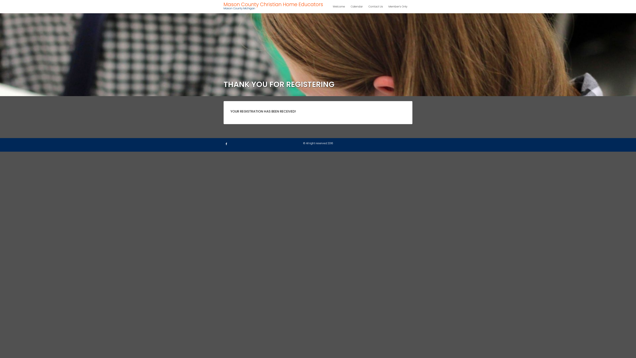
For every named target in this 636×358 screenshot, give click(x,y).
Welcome (339, 6)
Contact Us (375, 6)
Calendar (357, 6)
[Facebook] (226, 144)
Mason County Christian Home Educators (273, 4)
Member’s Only (398, 6)
